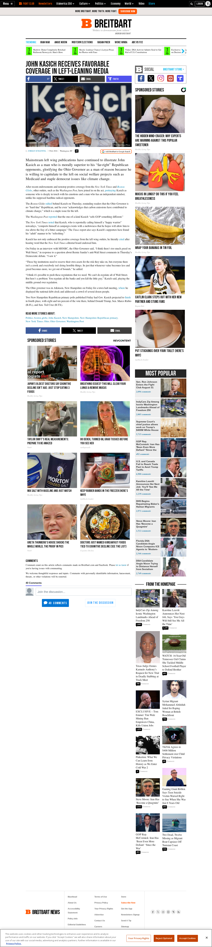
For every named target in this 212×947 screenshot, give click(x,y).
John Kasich (55, 317)
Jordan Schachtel (37, 151)
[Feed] (178, 912)
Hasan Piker (103, 42)
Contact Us (99, 921)
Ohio (46, 321)
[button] (8, 3)
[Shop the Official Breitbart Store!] (173, 69)
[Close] (206, 937)
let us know (121, 565)
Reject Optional (164, 938)
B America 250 (64, 3)
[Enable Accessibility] (208, 3)
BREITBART (112, 23)
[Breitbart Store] (152, 3)
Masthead (72, 897)
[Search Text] (191, 3)
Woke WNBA (121, 42)
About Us (72, 903)
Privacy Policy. (14, 943)
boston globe (41, 317)
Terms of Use (100, 897)
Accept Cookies (187, 938)
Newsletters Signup (130, 915)
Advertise (99, 915)
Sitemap (125, 926)
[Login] (199, 3)
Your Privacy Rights (138, 938)
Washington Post (75, 321)
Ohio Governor (58, 321)
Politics (29, 317)
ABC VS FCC (137, 42)
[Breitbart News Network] (139, 69)
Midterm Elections (82, 42)
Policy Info (73, 919)
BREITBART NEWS (46, 912)
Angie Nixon (60, 42)
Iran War (45, 42)
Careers (98, 926)
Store (123, 897)
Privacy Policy (101, 903)
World (128, 3)
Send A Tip (126, 921)
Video (141, 3)
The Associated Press (122, 145)
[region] (106, 938)
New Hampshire (70, 317)
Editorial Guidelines (77, 924)
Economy (115, 3)
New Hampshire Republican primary (99, 317)
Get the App (126, 909)
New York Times (34, 321)
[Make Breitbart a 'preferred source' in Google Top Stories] (116, 151)
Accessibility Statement (74, 911)
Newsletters (45, 3)
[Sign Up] (127, 11)
